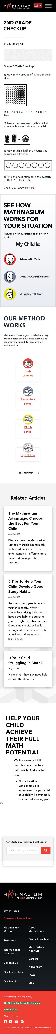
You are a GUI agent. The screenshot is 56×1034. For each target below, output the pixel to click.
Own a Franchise (39, 939)
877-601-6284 (11, 911)
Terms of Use (11, 1016)
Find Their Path (25, 473)
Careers (33, 959)
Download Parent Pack (18, 918)
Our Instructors (13, 972)
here (31, 188)
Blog (31, 983)
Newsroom (35, 967)
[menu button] (38, 5)
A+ (21, 44)
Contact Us (11, 963)
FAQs (32, 975)
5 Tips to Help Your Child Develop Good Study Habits (25, 587)
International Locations (12, 952)
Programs (10, 940)
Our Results (11, 981)
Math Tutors (36, 949)
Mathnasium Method (11, 929)
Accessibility (10, 997)
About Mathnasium (36, 929)
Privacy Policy (25, 997)
